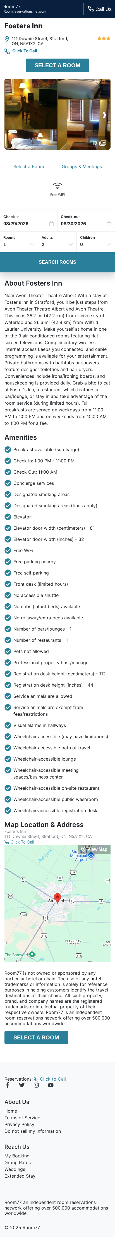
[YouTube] (51, 1086)
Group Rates (17, 1162)
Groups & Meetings (82, 166)
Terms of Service (22, 1117)
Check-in (11, 216)
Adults (47, 237)
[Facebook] (7, 1086)
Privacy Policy (19, 1124)
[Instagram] (36, 1086)
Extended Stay (19, 1176)
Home (10, 1111)
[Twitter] (22, 1086)
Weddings (14, 1169)
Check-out (70, 216)
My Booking (17, 1156)
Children (87, 237)
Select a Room (57, 65)
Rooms (9, 237)
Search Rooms (57, 262)
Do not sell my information (32, 1131)
